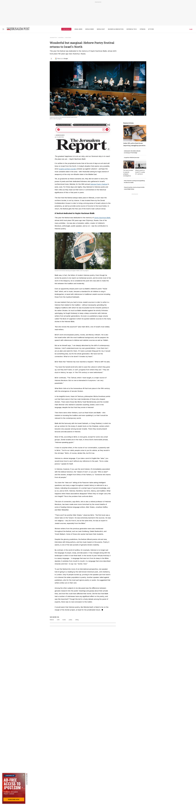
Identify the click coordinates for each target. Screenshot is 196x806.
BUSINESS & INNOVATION (115, 29)
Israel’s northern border (67, 169)
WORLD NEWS (89, 29)
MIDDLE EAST (101, 29)
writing (77, 619)
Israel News (61, 37)
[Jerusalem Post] (17, 29)
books (64, 619)
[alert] (13, 788)
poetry (70, 619)
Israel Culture (68, 37)
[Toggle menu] (3, 29)
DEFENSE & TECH (131, 29)
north (58, 619)
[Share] (51, 58)
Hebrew (52, 619)
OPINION (142, 29)
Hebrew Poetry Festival (98, 184)
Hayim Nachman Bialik (102, 218)
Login (190, 29)
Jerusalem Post (53, 37)
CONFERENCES (66, 29)
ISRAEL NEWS (78, 29)
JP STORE (151, 29)
